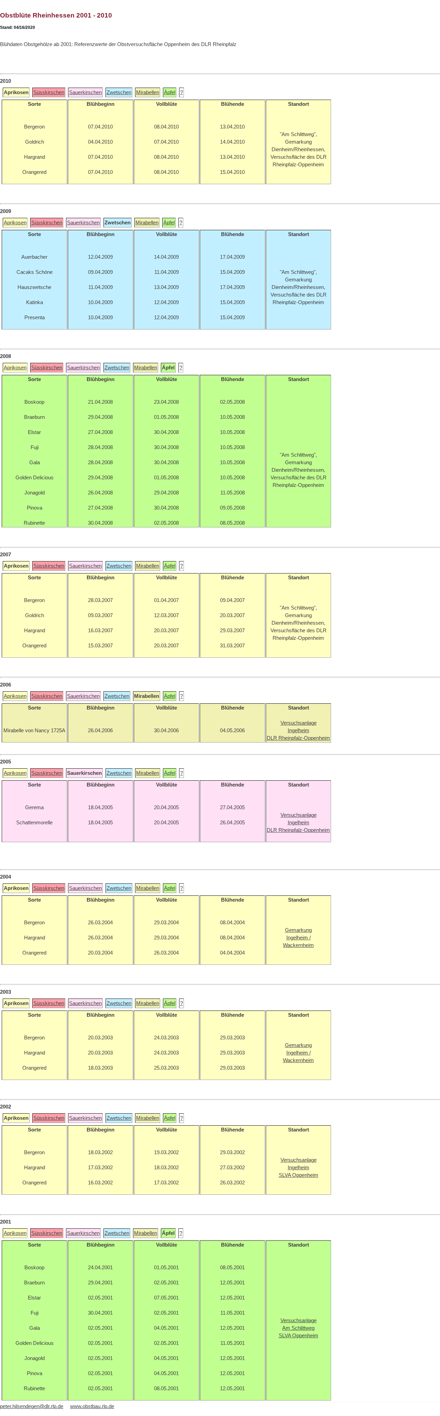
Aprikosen (15, 222)
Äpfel (169, 92)
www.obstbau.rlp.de (92, 1406)
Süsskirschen (48, 92)
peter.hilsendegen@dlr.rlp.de (31, 1406)
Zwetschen (119, 92)
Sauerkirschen (85, 92)
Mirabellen (147, 92)
